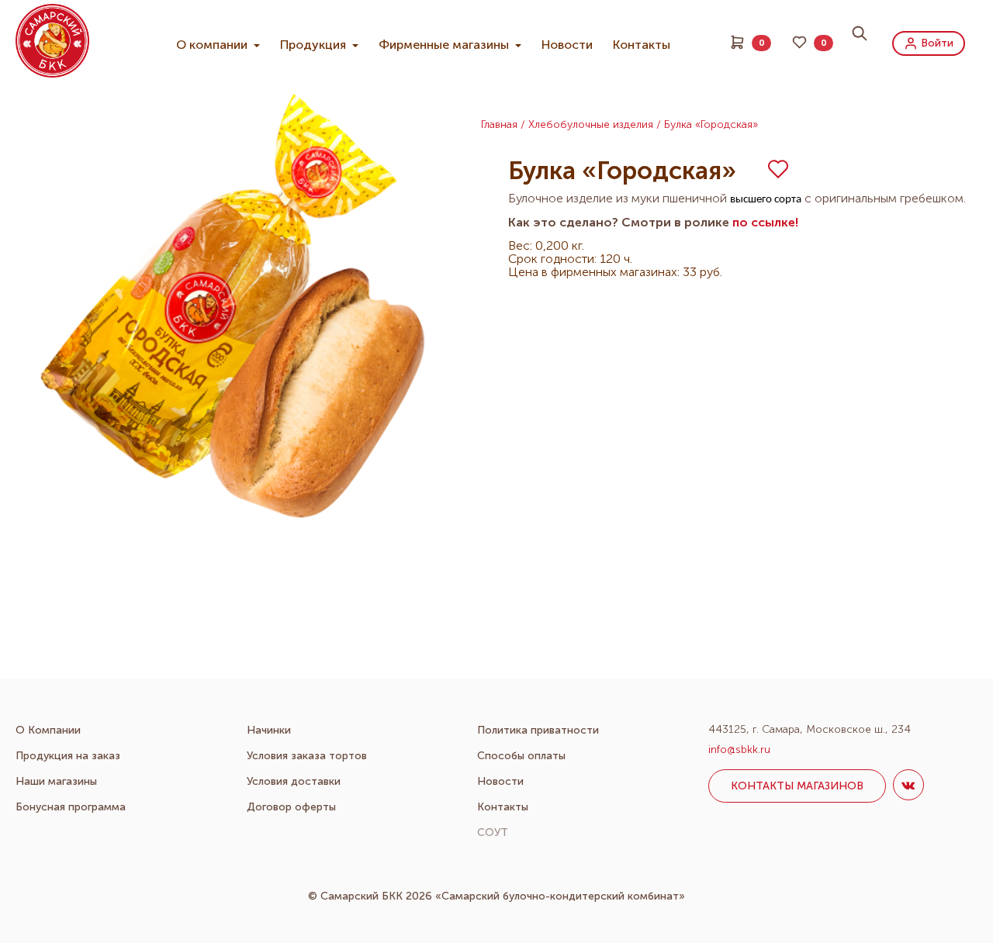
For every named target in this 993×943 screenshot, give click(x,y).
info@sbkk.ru (739, 749)
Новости (567, 44)
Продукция (314, 44)
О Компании (48, 730)
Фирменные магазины (445, 44)
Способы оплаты (521, 755)
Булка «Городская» (711, 124)
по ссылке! (765, 222)
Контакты (641, 44)
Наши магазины (56, 781)
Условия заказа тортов (307, 755)
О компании (213, 44)
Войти (935, 42)
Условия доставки (294, 781)
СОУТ (492, 832)
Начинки (269, 730)
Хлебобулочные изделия (590, 124)
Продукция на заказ (68, 755)
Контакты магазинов (797, 786)
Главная (499, 124)
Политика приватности (538, 730)
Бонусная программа (71, 806)
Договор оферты (291, 806)
